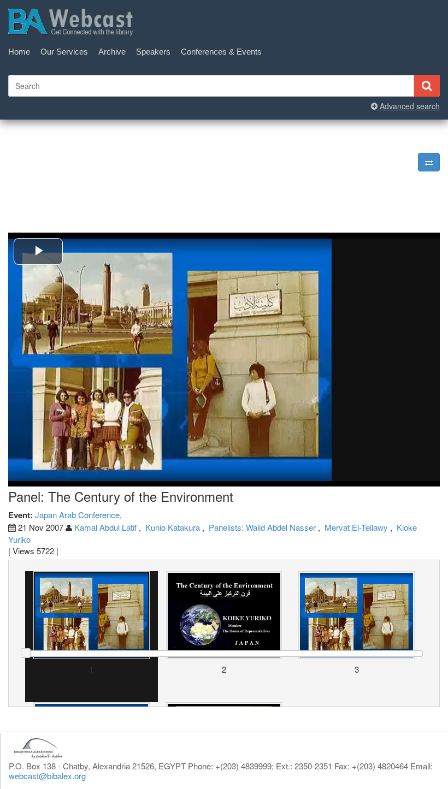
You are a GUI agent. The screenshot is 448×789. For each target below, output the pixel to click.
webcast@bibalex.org (47, 775)
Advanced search (409, 105)
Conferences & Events (221, 51)
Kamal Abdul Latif (106, 527)
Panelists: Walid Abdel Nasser (262, 527)
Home (19, 51)
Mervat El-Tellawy (356, 527)
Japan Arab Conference (77, 514)
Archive (112, 51)
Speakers (153, 51)
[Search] (427, 86)
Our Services (64, 51)
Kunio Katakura (172, 527)
